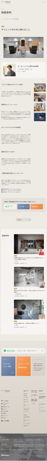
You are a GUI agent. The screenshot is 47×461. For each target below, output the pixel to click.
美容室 (3, 26)
